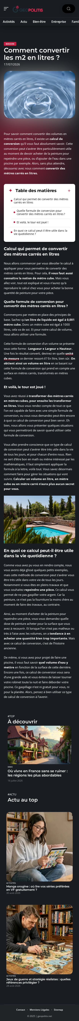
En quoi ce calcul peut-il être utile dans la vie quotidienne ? (40, 232)
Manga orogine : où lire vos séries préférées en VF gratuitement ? (37, 888)
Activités (11, 883)
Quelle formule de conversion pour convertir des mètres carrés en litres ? (41, 212)
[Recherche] (68, 9)
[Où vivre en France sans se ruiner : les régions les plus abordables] (39, 745)
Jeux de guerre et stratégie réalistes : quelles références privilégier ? (38, 980)
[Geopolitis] (27, 8)
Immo (10, 767)
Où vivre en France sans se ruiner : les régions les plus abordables (37, 773)
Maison (10, 43)
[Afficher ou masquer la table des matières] (64, 190)
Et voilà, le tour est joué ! (32, 222)
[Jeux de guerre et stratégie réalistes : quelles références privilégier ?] (39, 939)
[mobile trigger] (7, 8)
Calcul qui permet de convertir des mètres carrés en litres (41, 200)
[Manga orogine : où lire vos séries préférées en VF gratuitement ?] (39, 846)
